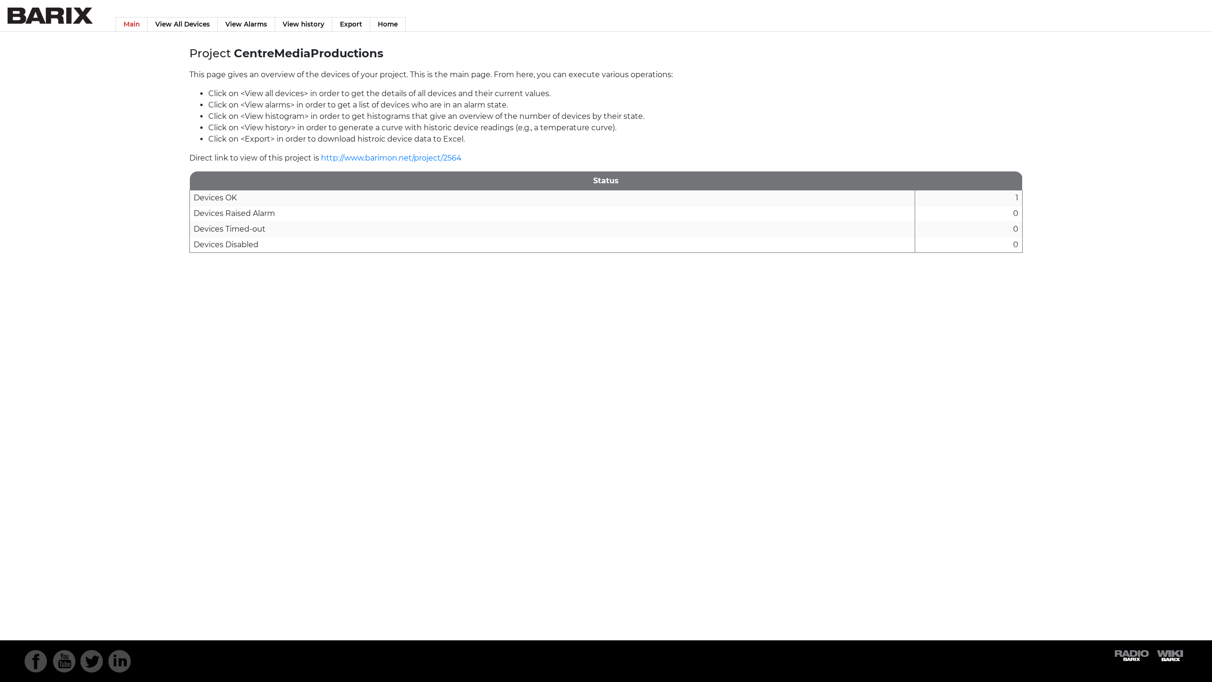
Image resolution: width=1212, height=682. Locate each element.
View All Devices (182, 24)
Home (388, 24)
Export (351, 24)
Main (132, 24)
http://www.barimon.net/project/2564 (391, 157)
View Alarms (246, 24)
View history (303, 24)
